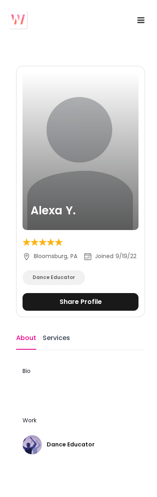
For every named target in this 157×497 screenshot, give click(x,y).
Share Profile (81, 301)
